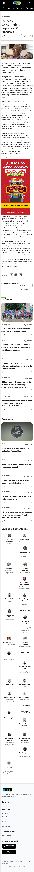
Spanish (5, 813)
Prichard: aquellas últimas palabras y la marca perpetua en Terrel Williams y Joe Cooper (16, 514)
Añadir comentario (24, 285)
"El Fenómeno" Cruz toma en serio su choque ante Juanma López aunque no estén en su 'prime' (16, 384)
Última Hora (8, 8)
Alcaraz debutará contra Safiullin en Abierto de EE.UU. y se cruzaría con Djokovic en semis (15, 347)
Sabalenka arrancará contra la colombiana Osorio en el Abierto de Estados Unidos (16, 366)
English (4, 816)
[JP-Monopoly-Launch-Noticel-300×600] (17, 187)
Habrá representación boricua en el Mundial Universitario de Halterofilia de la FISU (16, 403)
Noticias (19, 8)
